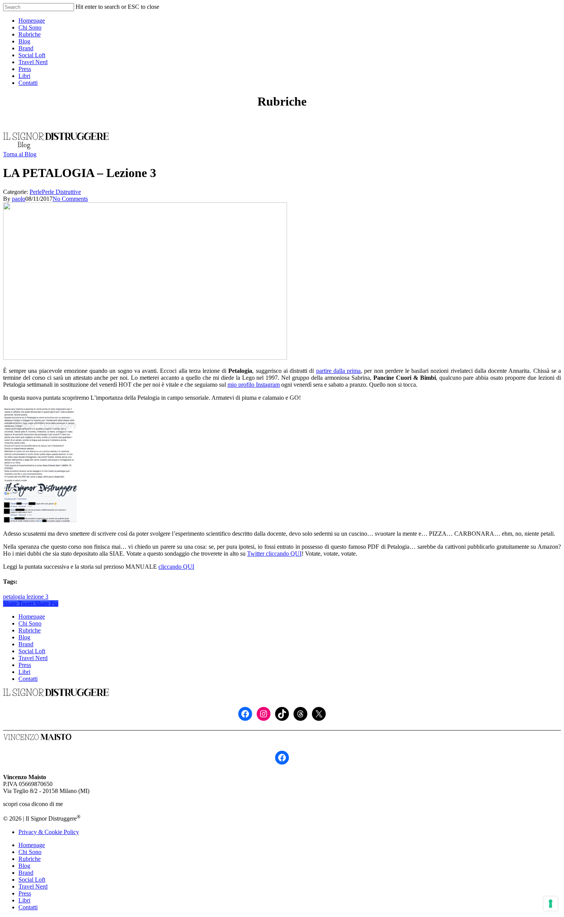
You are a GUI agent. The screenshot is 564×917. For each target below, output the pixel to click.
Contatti (28, 678)
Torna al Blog (19, 154)
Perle (36, 192)
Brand (25, 644)
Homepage (31, 616)
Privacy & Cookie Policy (48, 832)
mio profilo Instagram (254, 384)
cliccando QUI (176, 566)
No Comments (70, 198)
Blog (24, 637)
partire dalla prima (338, 370)
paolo (18, 198)
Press (24, 665)
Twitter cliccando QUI (274, 553)
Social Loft (31, 651)
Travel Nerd (33, 658)
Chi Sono (29, 623)
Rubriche (29, 630)
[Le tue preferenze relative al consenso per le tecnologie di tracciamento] (550, 903)
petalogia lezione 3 (25, 596)
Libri (24, 672)
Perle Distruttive (61, 192)
